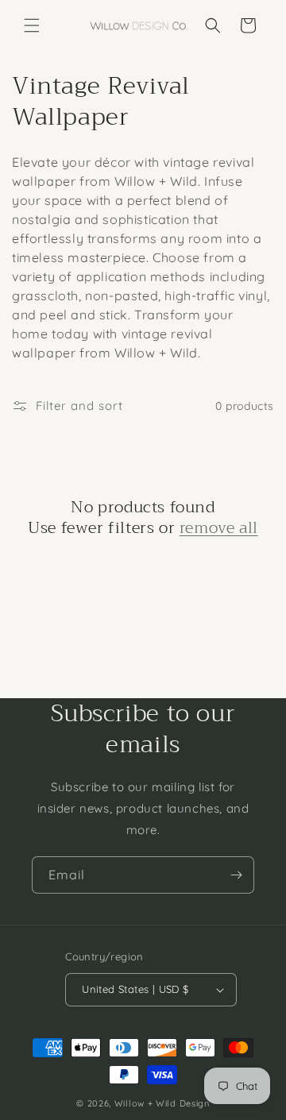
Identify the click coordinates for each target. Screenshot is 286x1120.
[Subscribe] (235, 875)
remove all (219, 528)
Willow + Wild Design (162, 1103)
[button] (31, 25)
